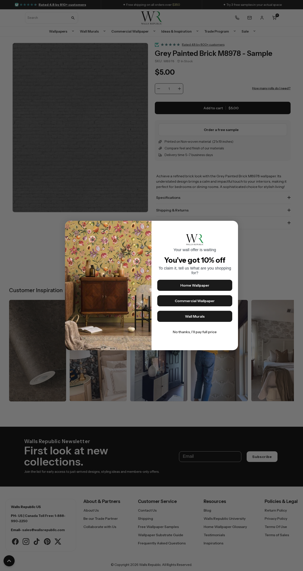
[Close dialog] (232, 226)
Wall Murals (195, 316)
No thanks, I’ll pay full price (195, 332)
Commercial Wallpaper (195, 301)
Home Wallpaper (194, 285)
